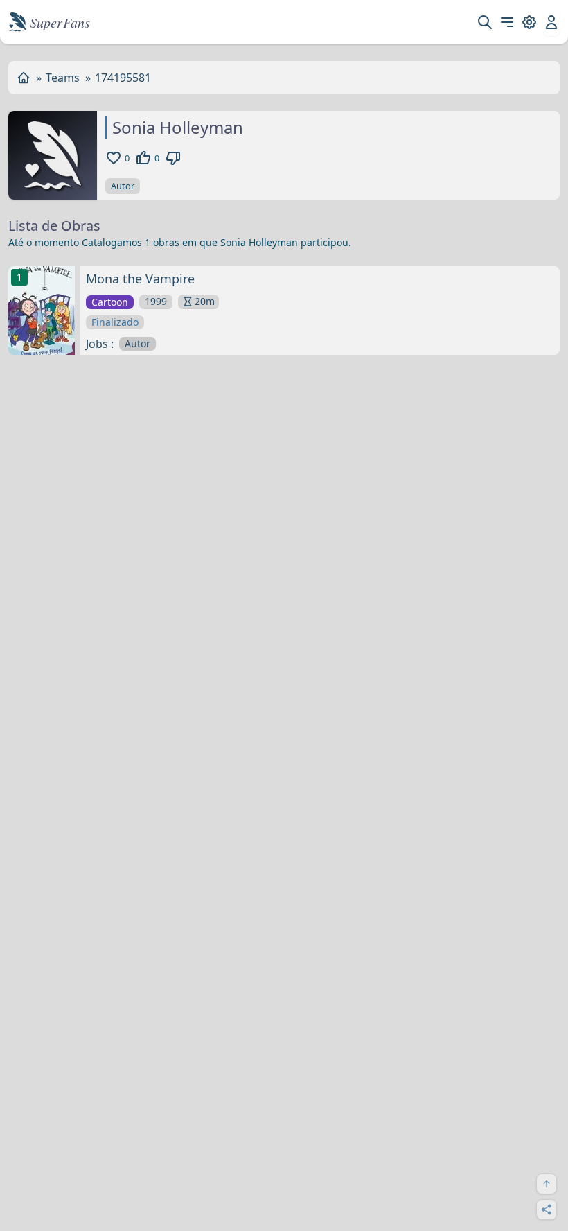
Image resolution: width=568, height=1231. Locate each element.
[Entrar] (551, 22)
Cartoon (109, 301)
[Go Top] (546, 1183)
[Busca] (485, 22)
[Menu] (507, 22)
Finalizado (115, 322)
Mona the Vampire (140, 278)
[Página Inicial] (23, 78)
